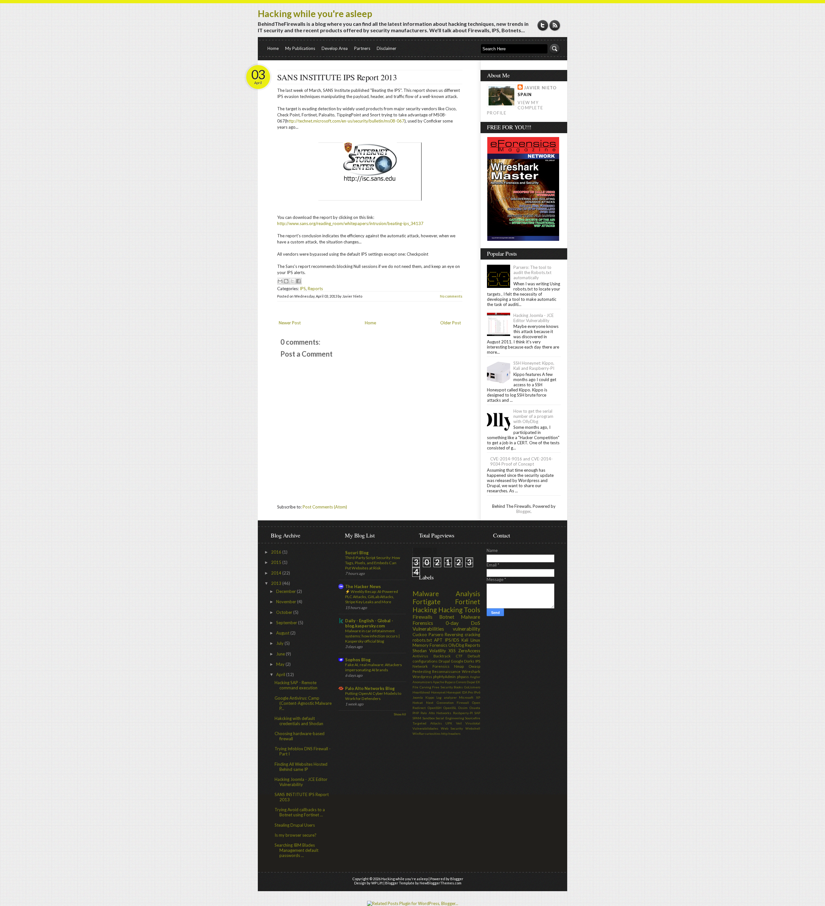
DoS (475, 623)
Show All (400, 714)
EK (478, 682)
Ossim (463, 708)
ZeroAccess (469, 650)
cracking (472, 634)
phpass (463, 676)
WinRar (418, 733)
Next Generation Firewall (447, 702)
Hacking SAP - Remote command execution (296, 685)
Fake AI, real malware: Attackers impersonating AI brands (373, 667)
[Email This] (280, 281)
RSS (555, 25)
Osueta (475, 708)
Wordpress (422, 676)
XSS (452, 650)
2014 (276, 573)
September (287, 622)
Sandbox (428, 718)
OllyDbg (456, 645)
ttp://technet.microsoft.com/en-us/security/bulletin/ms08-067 (346, 120)
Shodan (419, 650)
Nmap (459, 666)
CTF (459, 656)
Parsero (436, 634)
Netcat (417, 702)
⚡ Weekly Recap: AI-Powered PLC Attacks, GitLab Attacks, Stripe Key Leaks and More (371, 596)
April (281, 674)
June (281, 653)
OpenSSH (435, 708)
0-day (452, 623)
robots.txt (422, 640)
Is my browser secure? (295, 835)
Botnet (446, 617)
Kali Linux (470, 640)
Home (273, 48)
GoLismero (472, 687)
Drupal (444, 661)
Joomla (417, 697)
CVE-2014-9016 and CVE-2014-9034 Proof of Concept (521, 461)
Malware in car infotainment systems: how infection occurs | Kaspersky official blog (372, 636)
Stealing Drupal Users (295, 825)
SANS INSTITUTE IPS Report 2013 (337, 77)
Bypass (450, 682)
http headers (451, 733)
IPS (303, 288)
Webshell (472, 728)
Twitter (543, 25)
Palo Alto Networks (436, 713)
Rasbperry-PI (463, 713)
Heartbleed (421, 692)
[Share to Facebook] (298, 281)
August (283, 632)
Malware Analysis (446, 593)
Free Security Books (447, 687)
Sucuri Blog (357, 552)
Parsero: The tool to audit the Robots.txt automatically (532, 272)
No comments (451, 296)
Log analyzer (446, 697)
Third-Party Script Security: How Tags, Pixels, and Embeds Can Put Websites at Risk (372, 562)
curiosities (433, 733)
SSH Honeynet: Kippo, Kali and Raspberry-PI (533, 365)
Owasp (474, 666)
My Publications (300, 48)
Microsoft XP (469, 697)
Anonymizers (422, 682)
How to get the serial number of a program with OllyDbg (533, 416)
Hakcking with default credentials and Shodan (299, 721)
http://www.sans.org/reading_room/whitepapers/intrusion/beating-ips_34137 (350, 223)
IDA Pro (467, 692)
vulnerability (466, 629)
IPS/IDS (452, 640)
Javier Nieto (540, 87)
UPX (448, 723)
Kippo (429, 697)
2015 (276, 562)
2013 (276, 583)
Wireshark (471, 671)
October (284, 612)
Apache (438, 682)
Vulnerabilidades (425, 728)
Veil (459, 723)
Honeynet (438, 692)
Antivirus (420, 656)
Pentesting (421, 671)
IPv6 (477, 692)
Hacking (424, 610)
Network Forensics (431, 666)
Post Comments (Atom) (325, 506)
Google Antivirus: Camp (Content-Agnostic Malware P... (303, 703)
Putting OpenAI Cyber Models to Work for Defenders (373, 696)
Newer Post (290, 322)
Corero (461, 682)
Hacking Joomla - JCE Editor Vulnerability (533, 318)
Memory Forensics (429, 645)
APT (438, 640)
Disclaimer (386, 48)
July (280, 643)
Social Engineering (450, 718)
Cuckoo (419, 634)
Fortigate (426, 601)
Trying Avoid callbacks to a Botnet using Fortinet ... (300, 812)
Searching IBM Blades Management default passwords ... (296, 850)
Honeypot (453, 692)
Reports (315, 288)
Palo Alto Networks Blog (370, 688)
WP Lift (377, 883)
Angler (475, 677)
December (286, 591)
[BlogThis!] (286, 281)
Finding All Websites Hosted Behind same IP (301, 767)
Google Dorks (463, 661)
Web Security (452, 728)
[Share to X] (292, 281)
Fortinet (467, 601)
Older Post (450, 322)
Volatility (437, 650)
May (281, 664)
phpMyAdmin (444, 676)
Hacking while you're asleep (315, 13)
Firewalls (422, 617)
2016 (276, 552)
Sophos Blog (358, 659)
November (286, 601)
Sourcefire (472, 718)
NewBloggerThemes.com (440, 883)
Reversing (454, 634)
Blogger (523, 511)
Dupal (471, 682)
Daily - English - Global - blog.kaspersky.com (369, 623)
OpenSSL (449, 708)
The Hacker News (363, 586)
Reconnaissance (446, 671)
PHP (415, 713)
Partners (362, 48)
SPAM (416, 718)
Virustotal (472, 723)
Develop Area (335, 48)
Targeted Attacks (427, 723)
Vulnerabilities (428, 629)
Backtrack (442, 656)
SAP (477, 713)
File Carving (421, 687)
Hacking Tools (459, 610)
